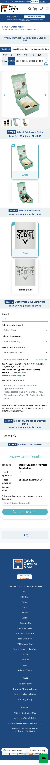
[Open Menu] (47, 9)
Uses (25, 664)
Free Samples (25, 638)
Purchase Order (25, 628)
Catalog (25, 654)
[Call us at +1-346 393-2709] (41, 9)
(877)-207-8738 (28, 712)
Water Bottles (17, 27)
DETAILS (42, 2)
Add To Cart (27, 512)
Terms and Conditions (25, 694)
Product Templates (25, 633)
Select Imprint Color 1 (12, 325)
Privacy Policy (25, 683)
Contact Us (25, 623)
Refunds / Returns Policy (25, 689)
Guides (25, 617)
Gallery (25, 602)
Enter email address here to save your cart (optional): (22, 497)
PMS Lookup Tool (25, 644)
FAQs (25, 607)
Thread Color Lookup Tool (25, 649)
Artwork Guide (25, 670)
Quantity (6, 314)
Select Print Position (11, 336)
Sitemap (25, 659)
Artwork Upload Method (13, 347)
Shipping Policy (25, 699)
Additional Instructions (13, 380)
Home (5, 27)
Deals (25, 612)
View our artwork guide (13, 375)
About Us (25, 596)
